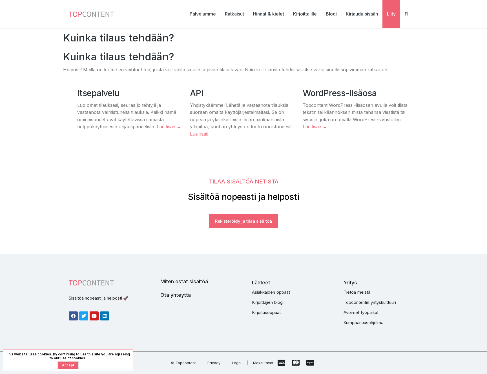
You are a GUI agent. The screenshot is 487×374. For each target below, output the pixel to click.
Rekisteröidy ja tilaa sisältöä (243, 221)
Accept (68, 365)
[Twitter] (83, 315)
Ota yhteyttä (175, 295)
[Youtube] (94, 315)
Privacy (213, 362)
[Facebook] (73, 315)
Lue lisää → (169, 126)
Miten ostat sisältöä (184, 281)
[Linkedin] (104, 315)
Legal (237, 362)
